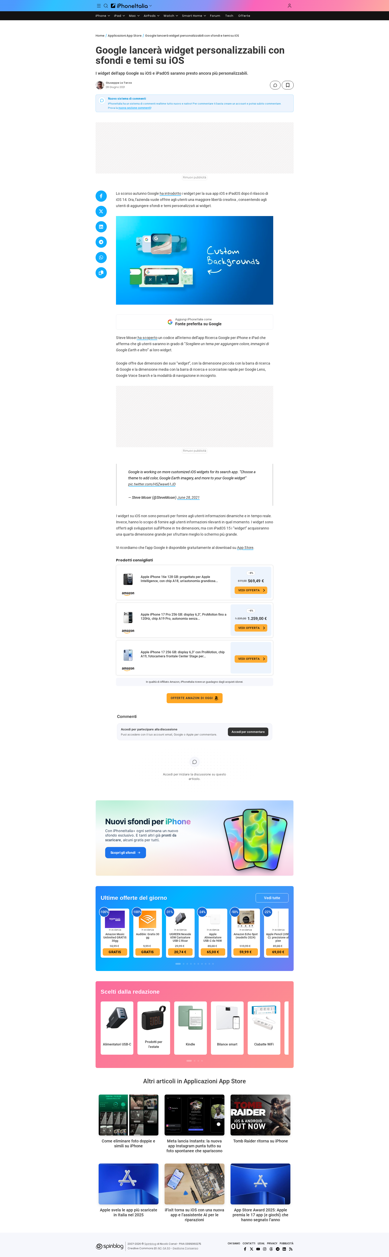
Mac (132, 16)
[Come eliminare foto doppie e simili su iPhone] (128, 1115)
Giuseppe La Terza (119, 83)
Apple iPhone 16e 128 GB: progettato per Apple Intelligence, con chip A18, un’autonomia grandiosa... (179, 579)
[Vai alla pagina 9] (209, 964)
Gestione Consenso (185, 1248)
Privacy (272, 1243)
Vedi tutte (272, 898)
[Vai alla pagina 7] (202, 964)
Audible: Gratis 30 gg (147, 936)
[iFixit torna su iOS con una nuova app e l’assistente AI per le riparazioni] (194, 1184)
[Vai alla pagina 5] (194, 964)
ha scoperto (147, 338)
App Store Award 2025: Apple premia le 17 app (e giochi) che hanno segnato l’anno (260, 1214)
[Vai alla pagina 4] (191, 964)
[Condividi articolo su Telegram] (101, 242)
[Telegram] (277, 1249)
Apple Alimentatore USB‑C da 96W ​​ (212, 937)
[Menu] (99, 5)
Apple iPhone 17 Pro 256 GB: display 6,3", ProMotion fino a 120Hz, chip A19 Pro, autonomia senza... (183, 617)
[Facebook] (245, 1249)
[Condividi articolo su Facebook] (101, 196)
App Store (245, 547)
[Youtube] (258, 1249)
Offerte (244, 16)
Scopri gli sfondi (122, 852)
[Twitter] (251, 1249)
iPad (117, 16)
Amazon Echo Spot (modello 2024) (246, 936)
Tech (229, 16)
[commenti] (275, 85)
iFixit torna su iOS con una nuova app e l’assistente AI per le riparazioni (194, 1214)
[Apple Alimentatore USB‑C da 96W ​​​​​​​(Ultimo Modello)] (213, 919)
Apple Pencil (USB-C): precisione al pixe (278, 937)
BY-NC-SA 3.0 (162, 1248)
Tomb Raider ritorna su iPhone (260, 1141)
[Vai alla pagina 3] (187, 964)
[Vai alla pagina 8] (205, 964)
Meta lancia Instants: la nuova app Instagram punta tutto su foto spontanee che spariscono (194, 1146)
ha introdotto (170, 193)
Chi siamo (234, 1243)
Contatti (249, 1243)
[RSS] (290, 1249)
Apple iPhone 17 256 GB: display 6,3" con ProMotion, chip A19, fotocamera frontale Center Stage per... (183, 654)
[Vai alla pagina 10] (213, 964)
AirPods (150, 16)
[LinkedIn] (284, 1249)
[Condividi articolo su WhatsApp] (101, 257)
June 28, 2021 (188, 497)
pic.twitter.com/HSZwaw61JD (152, 484)
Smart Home (192, 16)
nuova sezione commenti (134, 107)
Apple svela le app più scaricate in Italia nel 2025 (128, 1212)
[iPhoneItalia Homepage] (129, 5)
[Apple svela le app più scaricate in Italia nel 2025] (128, 1184)
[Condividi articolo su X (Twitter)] (101, 211)
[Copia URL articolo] (101, 272)
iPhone (101, 16)
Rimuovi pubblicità (194, 177)
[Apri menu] (150, 6)
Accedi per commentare (248, 731)
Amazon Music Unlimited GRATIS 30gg (114, 937)
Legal (261, 1243)
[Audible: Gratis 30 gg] (147, 919)
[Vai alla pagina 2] (183, 964)
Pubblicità (286, 1243)
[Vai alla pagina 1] (178, 964)
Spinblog (150, 1244)
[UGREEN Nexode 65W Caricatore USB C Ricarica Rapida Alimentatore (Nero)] (180, 919)
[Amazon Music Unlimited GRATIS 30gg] (115, 919)
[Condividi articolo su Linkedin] (101, 226)
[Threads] (271, 1249)
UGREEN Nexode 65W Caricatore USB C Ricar (180, 937)
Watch (169, 16)
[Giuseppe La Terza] (100, 85)
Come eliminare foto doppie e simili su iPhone (128, 1143)
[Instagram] (264, 1249)
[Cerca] (105, 5)
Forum (215, 16)
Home (100, 36)
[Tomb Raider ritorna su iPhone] (260, 1115)
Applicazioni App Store (125, 36)
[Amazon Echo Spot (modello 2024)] (245, 919)
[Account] (289, 6)
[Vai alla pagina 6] (198, 964)
